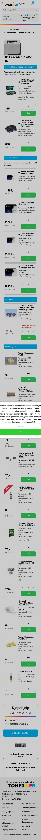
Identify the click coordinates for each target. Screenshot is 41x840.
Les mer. (20, 427)
